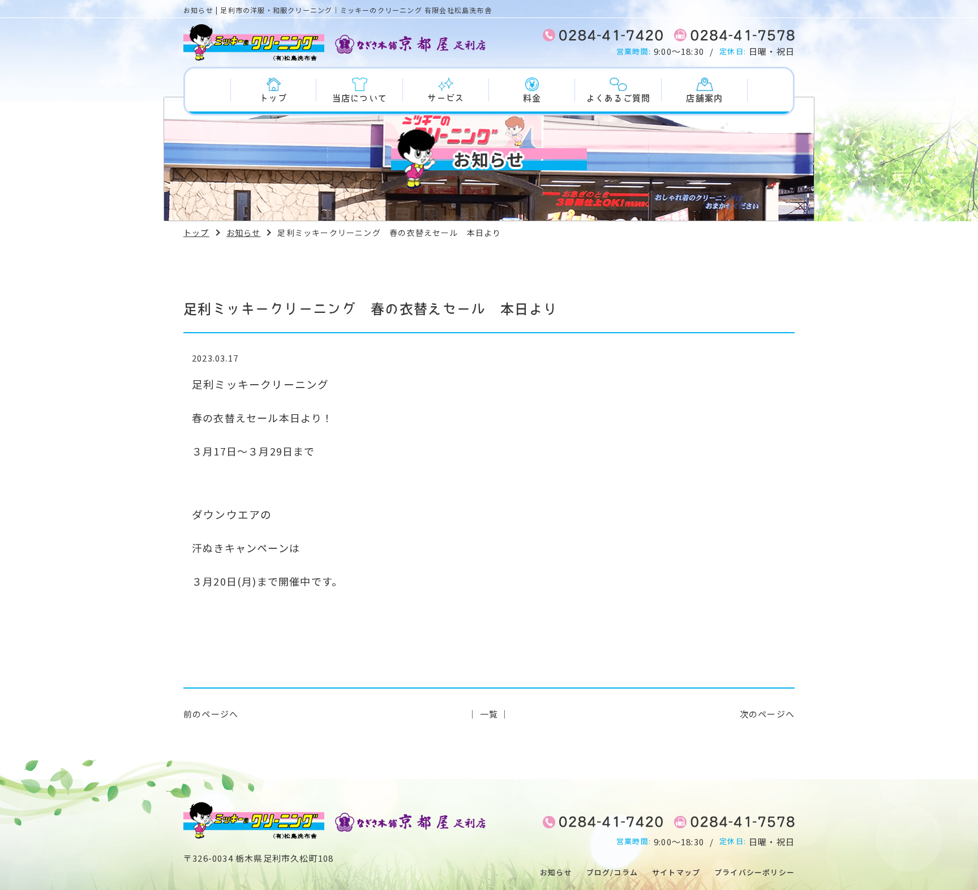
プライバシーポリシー (754, 872)
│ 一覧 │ (488, 714)
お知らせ (243, 232)
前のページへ (210, 714)
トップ (196, 232)
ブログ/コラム (612, 872)
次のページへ (767, 714)
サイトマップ (676, 872)
